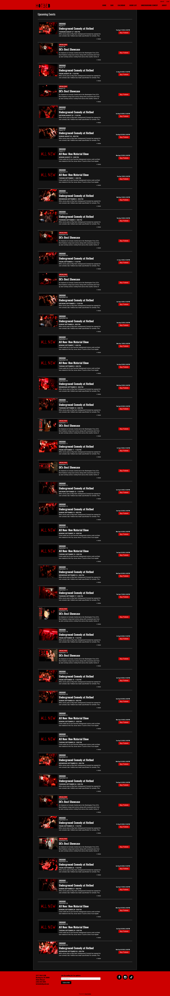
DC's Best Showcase (69, 49)
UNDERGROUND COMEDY (149, 5)
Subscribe (66, 982)
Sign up (162, 1)
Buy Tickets (124, 33)
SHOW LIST (133, 5)
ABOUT (164, 5)
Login (167, 1)
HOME (104, 5)
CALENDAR (121, 5)
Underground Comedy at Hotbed (76, 28)
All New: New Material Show (74, 154)
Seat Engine (88, 994)
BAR (111, 5)
